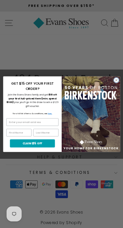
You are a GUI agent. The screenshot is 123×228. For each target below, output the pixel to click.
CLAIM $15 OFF (32, 143)
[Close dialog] (116, 80)
